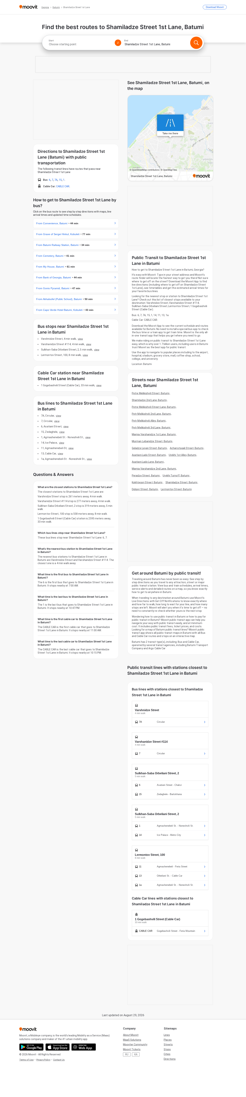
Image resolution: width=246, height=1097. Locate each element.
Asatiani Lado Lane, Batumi (148, 461)
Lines (167, 1034)
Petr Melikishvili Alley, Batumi (149, 420)
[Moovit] (28, 7)
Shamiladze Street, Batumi (181, 482)
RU (126, 1054)
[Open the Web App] (83, 1047)
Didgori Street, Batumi (145, 489)
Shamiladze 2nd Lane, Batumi (149, 400)
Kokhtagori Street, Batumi (147, 482)
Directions (170, 1058)
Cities (167, 1054)
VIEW (80, 338)
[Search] (196, 43)
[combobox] (80, 44)
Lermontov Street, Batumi (176, 489)
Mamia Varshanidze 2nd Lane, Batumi (154, 468)
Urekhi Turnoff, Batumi (176, 475)
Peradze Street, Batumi (146, 475)
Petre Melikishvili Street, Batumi (150, 393)
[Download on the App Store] (57, 1047)
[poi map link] (170, 138)
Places (168, 1039)
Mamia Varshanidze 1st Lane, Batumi (154, 434)
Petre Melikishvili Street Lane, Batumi (154, 407)
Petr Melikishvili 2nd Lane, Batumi (151, 413)
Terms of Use (26, 1059)
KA (135, 1054)
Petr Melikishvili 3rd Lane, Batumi (151, 427)
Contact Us (59, 1059)
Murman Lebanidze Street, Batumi (152, 441)
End (126, 41)
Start (51, 41)
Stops (167, 1049)
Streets (168, 1044)
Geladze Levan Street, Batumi (149, 448)
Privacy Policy (43, 1059)
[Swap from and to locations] (118, 43)
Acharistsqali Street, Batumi (186, 448)
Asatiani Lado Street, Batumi (149, 455)
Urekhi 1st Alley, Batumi (182, 455)
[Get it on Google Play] (31, 1047)
